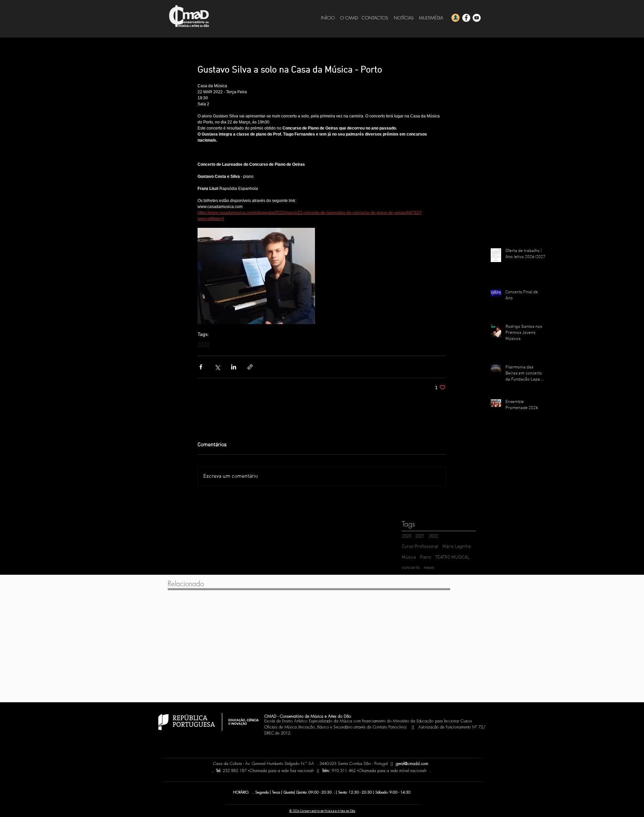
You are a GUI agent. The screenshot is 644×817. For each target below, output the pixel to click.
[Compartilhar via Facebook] (201, 367)
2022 (204, 345)
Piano (425, 557)
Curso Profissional (420, 547)
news (429, 568)
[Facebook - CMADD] (466, 18)
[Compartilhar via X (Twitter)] (217, 367)
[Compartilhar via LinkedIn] (233, 367)
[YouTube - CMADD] (477, 18)
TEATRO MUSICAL (452, 557)
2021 (420, 536)
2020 (406, 536)
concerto (411, 568)
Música (409, 557)
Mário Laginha (456, 547)
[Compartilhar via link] (250, 367)
